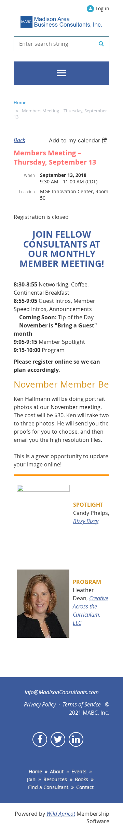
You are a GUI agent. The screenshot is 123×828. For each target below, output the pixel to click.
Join (31, 779)
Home (20, 102)
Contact (85, 787)
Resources (55, 779)
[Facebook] (39, 739)
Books (81, 779)
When (29, 175)
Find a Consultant (48, 787)
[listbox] (79, 140)
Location (27, 191)
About (57, 771)
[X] (58, 739)
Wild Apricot (60, 813)
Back (19, 140)
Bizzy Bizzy (85, 521)
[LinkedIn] (76, 739)
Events (78, 771)
